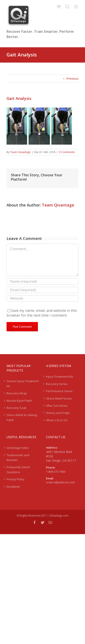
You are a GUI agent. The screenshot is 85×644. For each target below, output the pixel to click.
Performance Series (59, 391)
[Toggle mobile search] (67, 6)
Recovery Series (57, 384)
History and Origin (58, 413)
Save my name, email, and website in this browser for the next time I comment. (42, 313)
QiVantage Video (18, 448)
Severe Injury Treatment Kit (23, 383)
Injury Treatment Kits (59, 376)
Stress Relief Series (59, 398)
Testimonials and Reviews (18, 457)
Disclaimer (13, 487)
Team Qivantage (20, 152)
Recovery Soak (16, 408)
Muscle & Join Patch (19, 401)
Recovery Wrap (17, 393)
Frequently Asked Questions (18, 469)
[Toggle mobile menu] (76, 6)
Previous (72, 78)
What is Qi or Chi (57, 420)
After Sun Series (57, 406)
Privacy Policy (15, 479)
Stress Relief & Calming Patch (22, 417)
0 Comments (67, 152)
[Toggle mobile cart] (58, 6)
